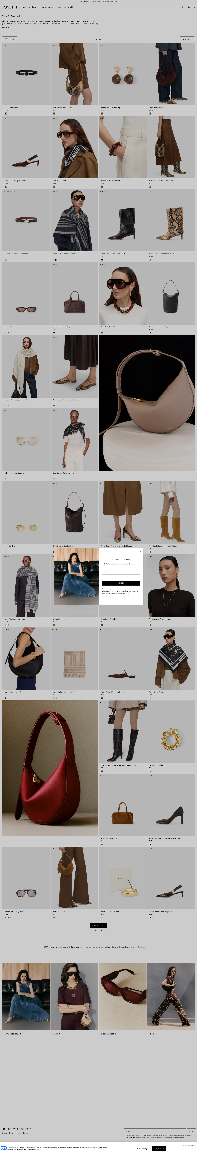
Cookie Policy (36, 1149)
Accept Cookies (159, 1149)
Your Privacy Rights (142, 1149)
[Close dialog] (140, 551)
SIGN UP (121, 583)
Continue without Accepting (188, 1145)
